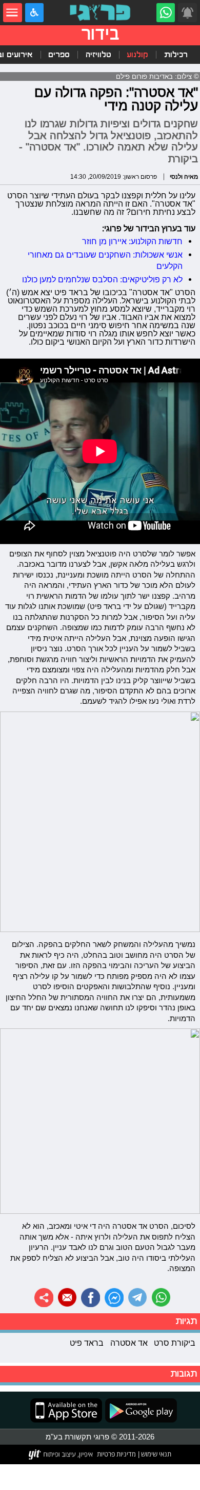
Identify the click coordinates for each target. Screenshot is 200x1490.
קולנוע (137, 54)
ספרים (59, 54)
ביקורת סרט (174, 1342)
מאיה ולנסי (184, 176)
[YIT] (61, 1454)
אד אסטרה (129, 1342)
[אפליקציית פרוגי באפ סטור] (66, 1410)
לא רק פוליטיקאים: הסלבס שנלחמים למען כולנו (102, 279)
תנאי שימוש (155, 1454)
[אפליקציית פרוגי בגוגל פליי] (139, 1410)
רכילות (176, 54)
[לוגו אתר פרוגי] (100, 12)
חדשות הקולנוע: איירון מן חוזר (132, 241)
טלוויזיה (98, 54)
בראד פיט (87, 1342)
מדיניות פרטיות (116, 1454)
